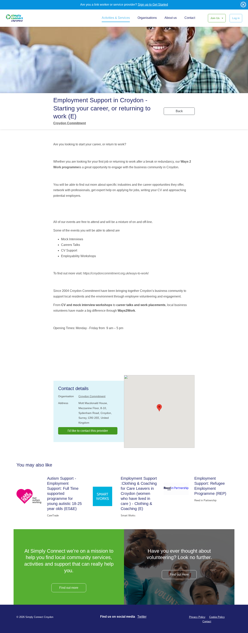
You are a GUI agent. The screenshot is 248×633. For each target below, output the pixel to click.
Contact (189, 17)
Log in (236, 18)
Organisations (147, 17)
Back (179, 111)
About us (170, 17)
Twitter (141, 616)
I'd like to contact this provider (88, 430)
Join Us (215, 18)
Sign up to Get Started (153, 4)
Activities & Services (116, 17)
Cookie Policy (217, 617)
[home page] (19, 18)
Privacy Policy (197, 617)
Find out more (68, 587)
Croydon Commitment (69, 123)
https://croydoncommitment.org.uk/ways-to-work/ (116, 273)
